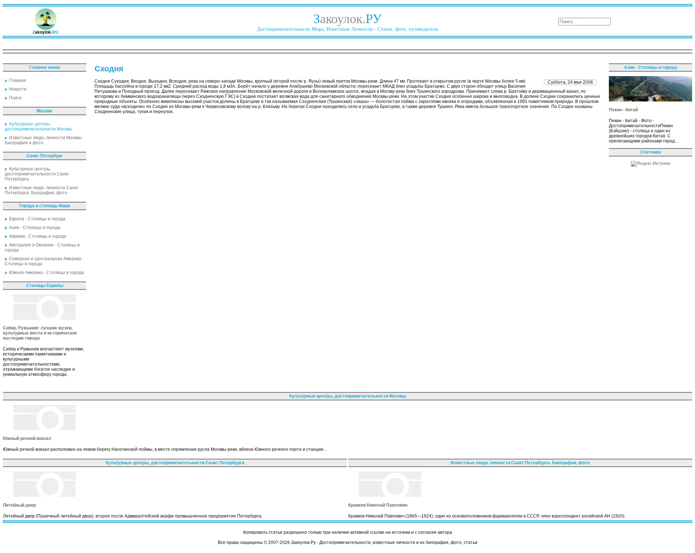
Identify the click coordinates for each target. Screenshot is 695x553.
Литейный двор (19, 505)
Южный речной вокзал (27, 438)
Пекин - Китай (623, 109)
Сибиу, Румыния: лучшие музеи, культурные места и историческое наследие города (40, 333)
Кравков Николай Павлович (378, 505)
